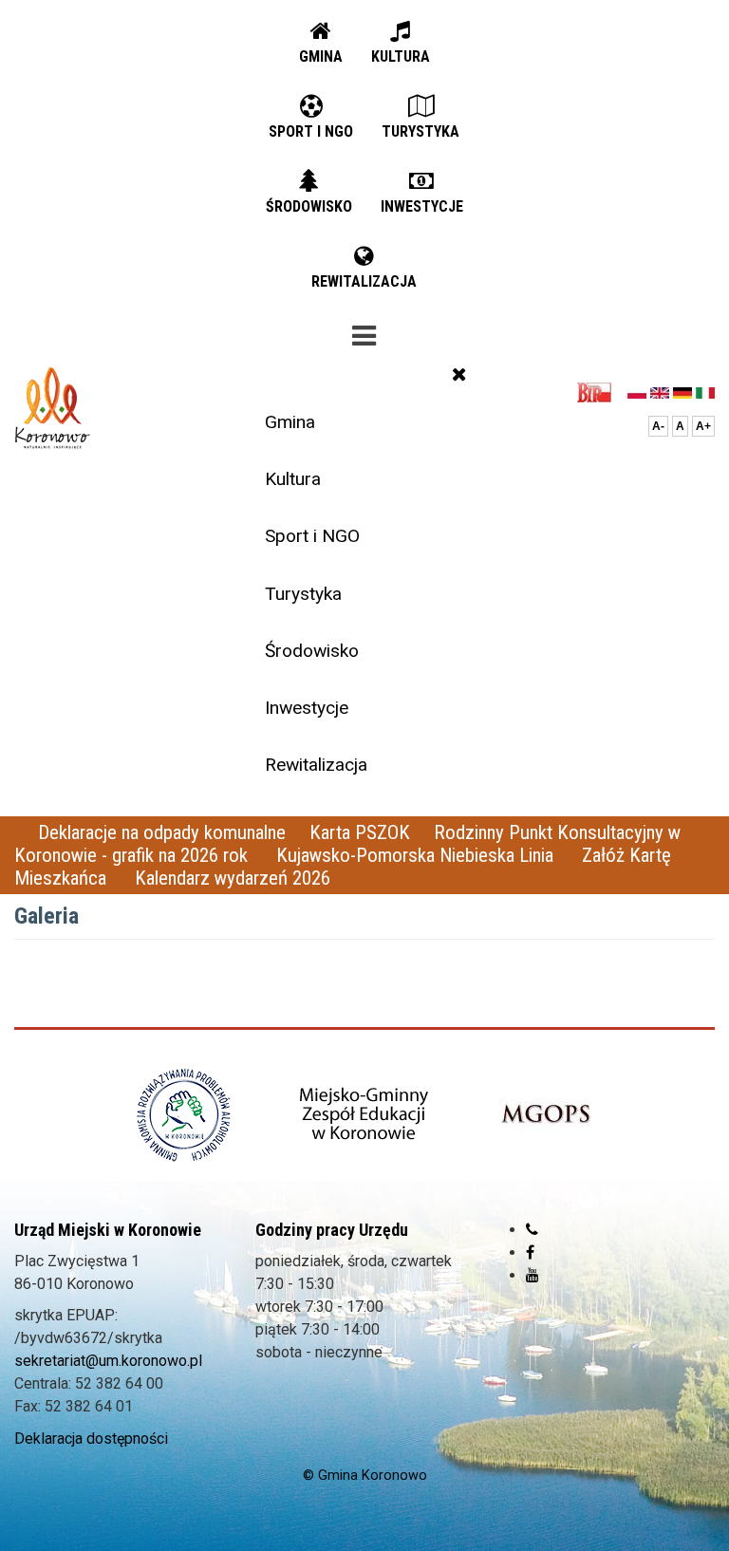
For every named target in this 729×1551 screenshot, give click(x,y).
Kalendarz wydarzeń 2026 (232, 878)
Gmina (290, 422)
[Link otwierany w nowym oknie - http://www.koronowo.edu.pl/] (364, 1115)
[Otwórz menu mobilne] (364, 332)
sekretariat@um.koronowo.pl (108, 1361)
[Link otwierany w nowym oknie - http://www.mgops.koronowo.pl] (545, 1115)
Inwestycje (306, 708)
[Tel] (532, 1230)
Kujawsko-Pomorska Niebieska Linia (417, 855)
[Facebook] (530, 1252)
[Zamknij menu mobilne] (459, 374)
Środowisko (312, 651)
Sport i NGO (312, 536)
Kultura (293, 479)
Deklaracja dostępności (91, 1439)
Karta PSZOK (359, 832)
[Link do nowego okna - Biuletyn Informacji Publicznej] (599, 392)
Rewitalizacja (316, 765)
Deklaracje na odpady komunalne (162, 832)
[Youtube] (532, 1275)
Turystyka (303, 594)
